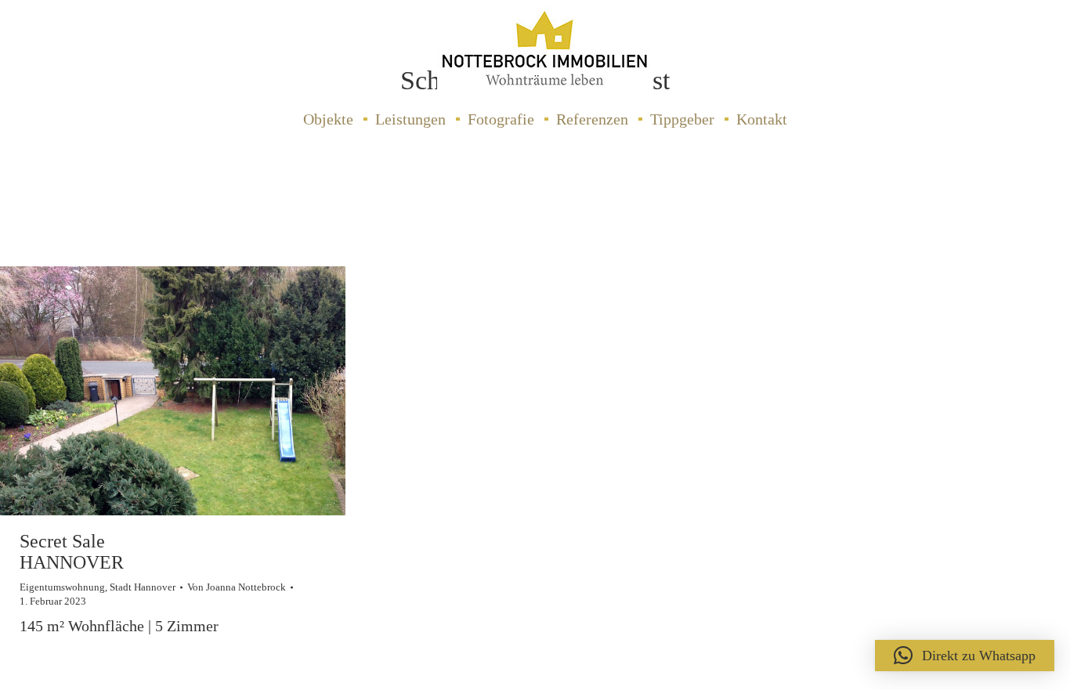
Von (236, 587)
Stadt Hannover (142, 587)
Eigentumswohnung (62, 587)
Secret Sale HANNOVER (72, 551)
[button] (964, 655)
